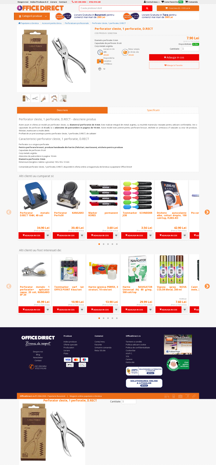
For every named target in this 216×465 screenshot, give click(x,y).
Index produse (70, 341)
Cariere (129, 359)
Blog (38, 354)
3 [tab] (108, 244)
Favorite (98, 344)
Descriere (62, 110)
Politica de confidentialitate (138, 347)
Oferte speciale (70, 344)
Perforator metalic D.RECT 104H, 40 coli (35, 214)
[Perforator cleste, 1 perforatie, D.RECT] (26, 98)
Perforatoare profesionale (77, 23)
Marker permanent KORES (103, 214)
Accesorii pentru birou (52, 23)
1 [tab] (99, 244)
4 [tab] (112, 244)
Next (207, 212)
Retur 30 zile (100, 350)
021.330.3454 (40, 366)
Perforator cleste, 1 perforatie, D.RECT (109, 23)
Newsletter (38, 357)
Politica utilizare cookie (136, 344)
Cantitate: (175, 48)
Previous (9, 212)
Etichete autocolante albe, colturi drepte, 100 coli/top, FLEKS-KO (171, 215)
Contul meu (100, 341)
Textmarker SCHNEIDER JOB (137, 214)
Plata (66, 353)
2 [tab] (104, 244)
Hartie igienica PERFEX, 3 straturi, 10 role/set (103, 288)
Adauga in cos (175, 57)
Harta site (130, 362)
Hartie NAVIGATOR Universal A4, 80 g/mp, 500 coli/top (137, 289)
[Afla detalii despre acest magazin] (178, 364)
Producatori (69, 347)
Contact (38, 360)
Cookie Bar (130, 350)
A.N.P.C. (129, 353)
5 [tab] (117, 244)
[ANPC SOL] (144, 383)
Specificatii (153, 110)
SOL (127, 356)
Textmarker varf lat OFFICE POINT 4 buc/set (69, 288)
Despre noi (38, 351)
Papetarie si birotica (29, 23)
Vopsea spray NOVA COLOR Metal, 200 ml (171, 288)
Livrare (67, 350)
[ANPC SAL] (144, 371)
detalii (106, 55)
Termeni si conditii (134, 341)
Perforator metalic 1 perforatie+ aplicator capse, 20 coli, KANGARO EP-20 (35, 290)
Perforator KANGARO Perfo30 (69, 214)
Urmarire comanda (103, 347)
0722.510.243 (40, 368)
